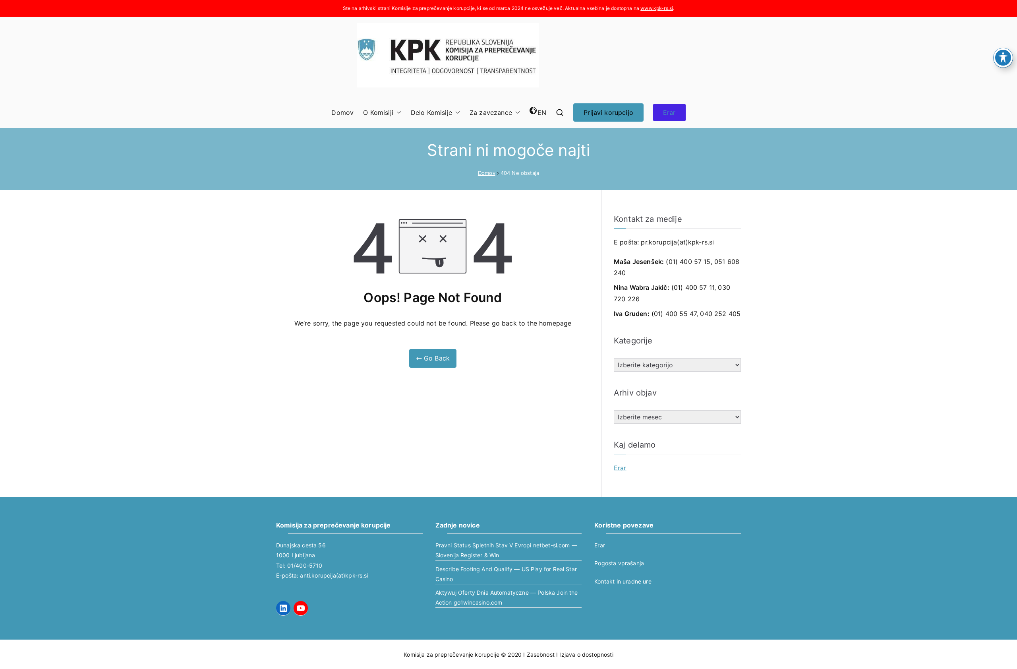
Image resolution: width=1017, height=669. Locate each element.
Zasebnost (541, 654)
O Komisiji (378, 112)
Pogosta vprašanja (619, 563)
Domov (342, 112)
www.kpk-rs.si (656, 8)
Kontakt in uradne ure (622, 581)
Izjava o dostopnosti (586, 654)
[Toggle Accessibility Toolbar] (1003, 57)
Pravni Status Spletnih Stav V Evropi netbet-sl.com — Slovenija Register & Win (506, 550)
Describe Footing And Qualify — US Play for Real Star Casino (506, 574)
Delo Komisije (431, 112)
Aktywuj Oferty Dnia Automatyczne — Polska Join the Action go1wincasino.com (506, 597)
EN (542, 112)
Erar (669, 112)
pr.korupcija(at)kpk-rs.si (677, 242)
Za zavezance (491, 112)
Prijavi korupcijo (608, 112)
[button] (397, 112)
